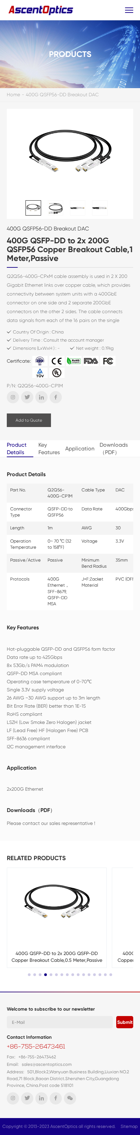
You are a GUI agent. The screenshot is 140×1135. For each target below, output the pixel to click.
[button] (29, 974)
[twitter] (27, 397)
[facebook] (56, 397)
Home (13, 94)
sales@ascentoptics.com (47, 1064)
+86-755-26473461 (36, 1047)
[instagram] (13, 397)
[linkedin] (41, 397)
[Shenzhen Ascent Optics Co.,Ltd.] (41, 10)
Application (79, 448)
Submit (125, 1022)
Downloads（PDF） (114, 448)
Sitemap (129, 1126)
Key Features (49, 448)
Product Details (17, 448)
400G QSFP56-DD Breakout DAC (62, 94)
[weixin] (70, 1098)
